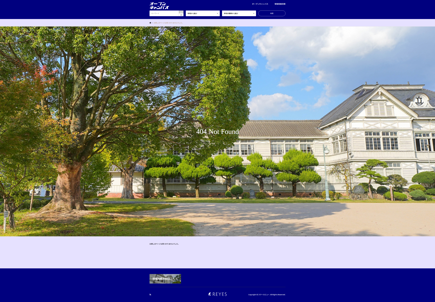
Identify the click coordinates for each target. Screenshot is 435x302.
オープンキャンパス (260, 3)
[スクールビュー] (159, 4)
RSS (150, 294)
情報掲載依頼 (280, 3)
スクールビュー (263, 294)
